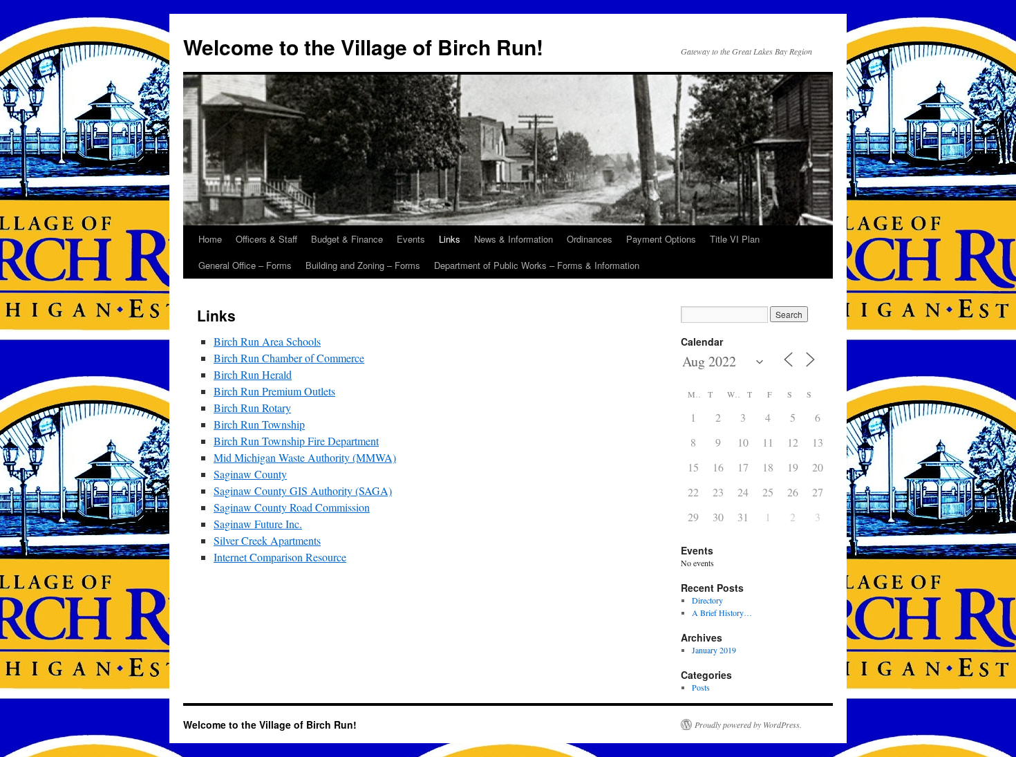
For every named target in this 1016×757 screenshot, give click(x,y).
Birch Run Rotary (252, 407)
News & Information (513, 238)
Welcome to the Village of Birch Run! (363, 47)
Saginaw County (250, 474)
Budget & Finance (347, 238)
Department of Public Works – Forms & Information (536, 265)
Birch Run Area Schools (267, 341)
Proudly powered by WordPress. (748, 724)
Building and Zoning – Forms (362, 265)
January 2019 (714, 649)
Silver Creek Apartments (267, 540)
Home (210, 238)
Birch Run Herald (253, 374)
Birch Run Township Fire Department (296, 440)
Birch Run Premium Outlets (274, 391)
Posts (701, 687)
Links (449, 238)
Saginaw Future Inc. (258, 523)
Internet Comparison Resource (280, 557)
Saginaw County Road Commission (292, 507)
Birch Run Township (259, 424)
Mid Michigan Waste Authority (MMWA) (305, 457)
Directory (707, 600)
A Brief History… (722, 612)
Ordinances (589, 238)
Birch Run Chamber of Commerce (289, 358)
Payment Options (661, 238)
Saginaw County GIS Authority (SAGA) (303, 490)
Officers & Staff (266, 238)
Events (411, 238)
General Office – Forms (245, 265)
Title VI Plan (735, 238)
